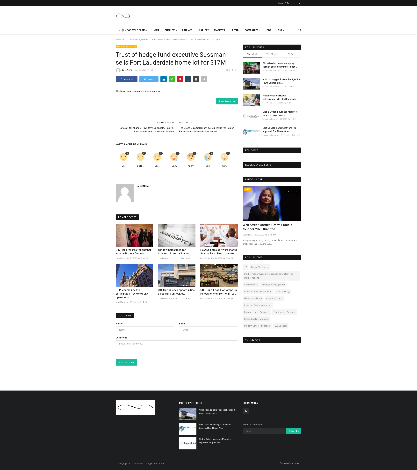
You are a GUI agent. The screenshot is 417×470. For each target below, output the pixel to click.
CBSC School (280, 325)
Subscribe (294, 431)
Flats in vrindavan (253, 298)
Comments (124, 315)
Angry (191, 165)
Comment (121, 337)
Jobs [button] (268, 30)
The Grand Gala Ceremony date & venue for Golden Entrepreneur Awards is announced (206, 129)
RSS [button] (280, 30)
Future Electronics (260, 267)
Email (182, 323)
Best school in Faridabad (256, 318)
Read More (226, 101)
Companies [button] (252, 30)
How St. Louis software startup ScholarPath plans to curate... (218, 251)
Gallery (204, 30)
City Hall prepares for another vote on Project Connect (133, 251)
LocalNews (127, 70)
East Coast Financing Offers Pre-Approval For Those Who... (279, 130)
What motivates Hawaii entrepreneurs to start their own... (280, 97)
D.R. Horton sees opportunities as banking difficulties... (176, 292)
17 (245, 267)
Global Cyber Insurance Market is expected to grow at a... (280, 113)
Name (119, 323)
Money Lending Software (256, 312)
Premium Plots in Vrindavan (258, 291)
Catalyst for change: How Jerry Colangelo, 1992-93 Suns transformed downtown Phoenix (147, 129)
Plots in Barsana (274, 298)
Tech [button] (235, 30)
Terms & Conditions (289, 463)
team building (282, 291)
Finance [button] (187, 30)
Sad (208, 165)
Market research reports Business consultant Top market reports (268, 275)
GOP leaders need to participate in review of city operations (132, 294)
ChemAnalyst (250, 284)
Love (157, 165)
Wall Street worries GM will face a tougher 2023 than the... (267, 227)
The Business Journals (138, 39)
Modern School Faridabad (257, 325)
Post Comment (126, 362)
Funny (174, 165)
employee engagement (273, 284)
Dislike (140, 165)
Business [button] (170, 30)
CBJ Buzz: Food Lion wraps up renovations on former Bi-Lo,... (218, 292)
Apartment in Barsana (284, 312)
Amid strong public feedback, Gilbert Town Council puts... (281, 81)
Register (291, 3)
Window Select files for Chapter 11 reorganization (173, 251)
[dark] (299, 3)
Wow (224, 165)
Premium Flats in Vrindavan (257, 305)
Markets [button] (219, 30)
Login (280, 3)
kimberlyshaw (268, 119)
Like (124, 165)
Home (156, 30)
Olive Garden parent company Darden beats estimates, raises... (279, 65)
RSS (124, 39)
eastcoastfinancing (271, 135)
